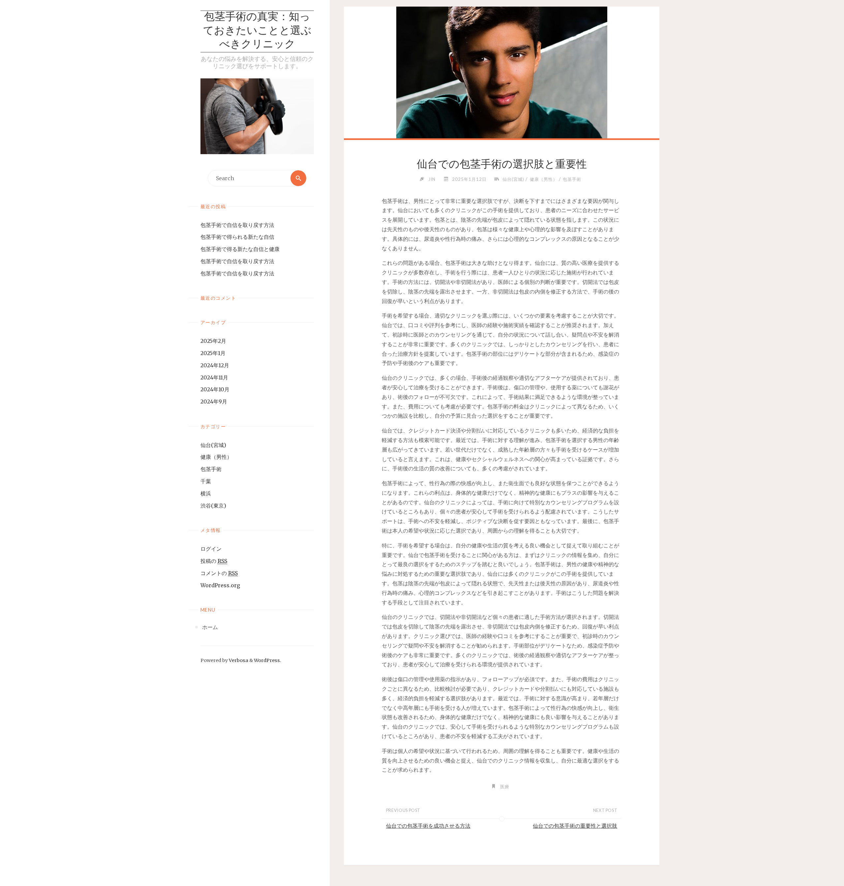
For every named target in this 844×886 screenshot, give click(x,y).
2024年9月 (213, 401)
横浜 (205, 493)
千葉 (205, 481)
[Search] (298, 178)
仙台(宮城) (213, 445)
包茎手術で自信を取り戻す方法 (237, 225)
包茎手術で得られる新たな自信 (237, 237)
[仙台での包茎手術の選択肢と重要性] (502, 86)
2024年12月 (214, 365)
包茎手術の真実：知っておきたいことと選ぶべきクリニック (257, 31)
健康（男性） (216, 457)
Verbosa (238, 660)
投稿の (213, 561)
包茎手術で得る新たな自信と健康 (240, 249)
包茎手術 (211, 469)
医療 (504, 786)
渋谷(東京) (213, 505)
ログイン (211, 548)
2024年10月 (214, 389)
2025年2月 (213, 341)
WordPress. (267, 660)
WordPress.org (220, 585)
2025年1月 (213, 353)
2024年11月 (214, 377)
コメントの (219, 573)
